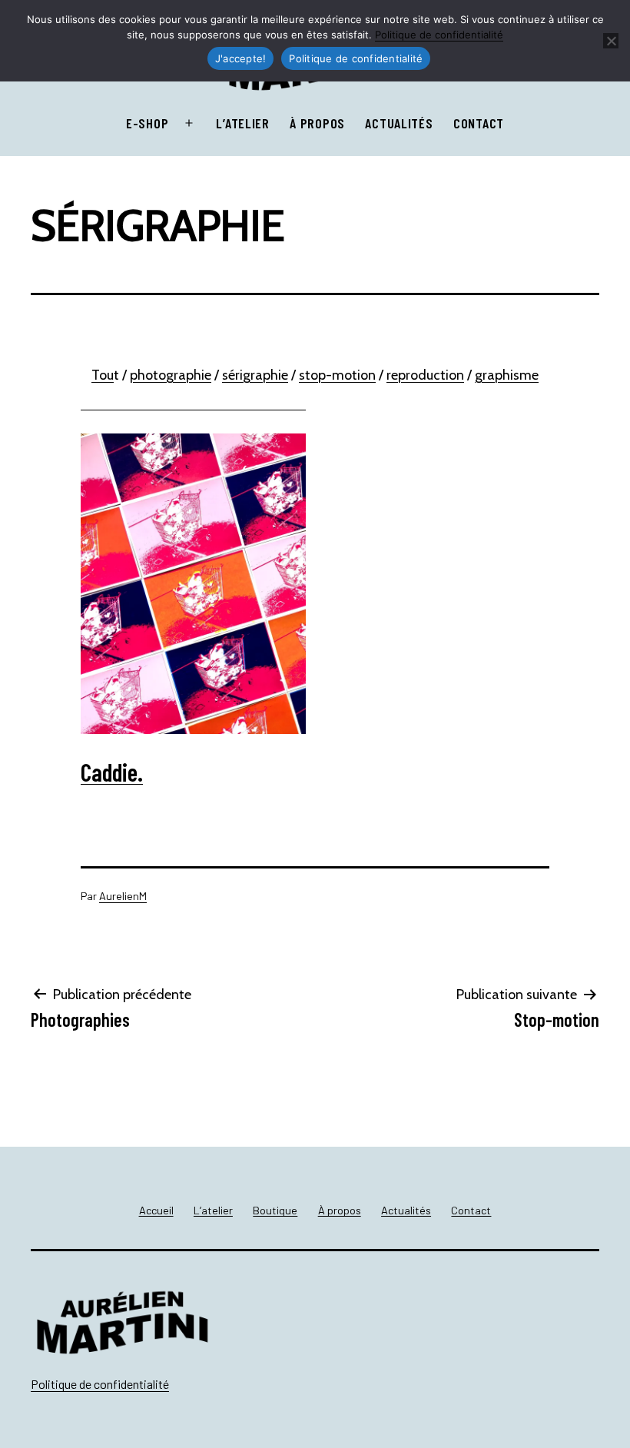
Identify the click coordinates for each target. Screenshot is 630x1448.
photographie (170, 375)
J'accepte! (241, 58)
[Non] (610, 40)
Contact (478, 123)
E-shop (147, 123)
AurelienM (123, 895)
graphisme (507, 375)
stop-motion (337, 375)
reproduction (425, 375)
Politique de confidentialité (100, 1384)
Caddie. (112, 771)
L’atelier (242, 123)
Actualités (399, 123)
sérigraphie (255, 375)
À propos (317, 123)
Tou (102, 375)
